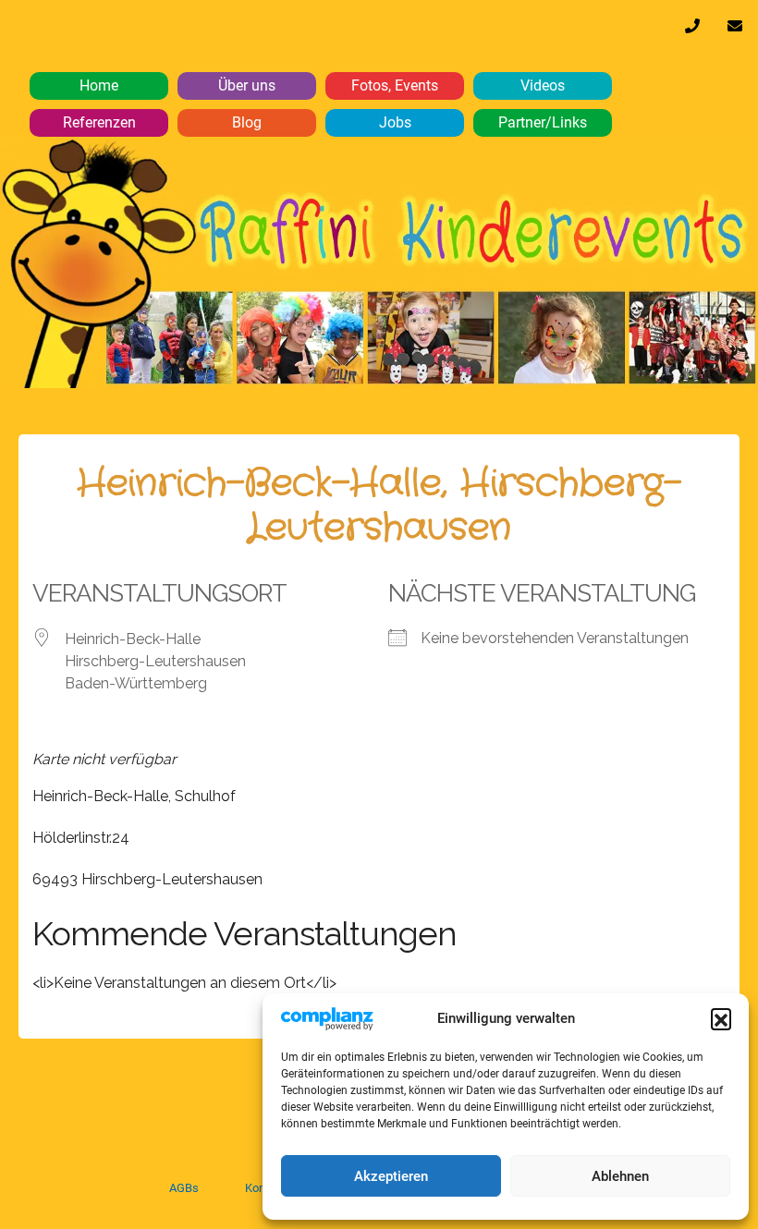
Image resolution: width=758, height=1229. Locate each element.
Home (98, 85)
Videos (542, 85)
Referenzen (99, 122)
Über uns (246, 85)
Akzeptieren (391, 1176)
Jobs (395, 122)
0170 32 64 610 (692, 30)
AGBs (184, 1188)
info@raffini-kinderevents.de (734, 30)
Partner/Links (542, 122)
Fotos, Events (394, 85)
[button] (721, 1018)
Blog (247, 122)
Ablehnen (620, 1176)
